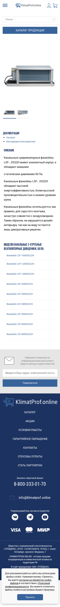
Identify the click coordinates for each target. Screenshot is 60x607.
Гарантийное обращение (30, 439)
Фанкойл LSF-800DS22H (19, 334)
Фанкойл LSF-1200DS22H (20, 263)
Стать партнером (30, 465)
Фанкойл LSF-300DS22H (19, 293)
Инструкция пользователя (20, 141)
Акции (30, 421)
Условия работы (30, 430)
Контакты (30, 447)
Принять (30, 597)
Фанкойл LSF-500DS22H (19, 314)
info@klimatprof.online (34, 498)
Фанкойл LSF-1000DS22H (20, 255)
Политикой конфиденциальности (27, 585)
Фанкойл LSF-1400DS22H (20, 273)
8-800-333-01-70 (30, 484)
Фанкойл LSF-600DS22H (19, 324)
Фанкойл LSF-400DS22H (19, 304)
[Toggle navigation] (5, 5)
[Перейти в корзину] (55, 5)
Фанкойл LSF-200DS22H (19, 283)
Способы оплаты (30, 456)
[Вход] (49, 5)
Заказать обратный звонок (30, 478)
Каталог (10, 137)
